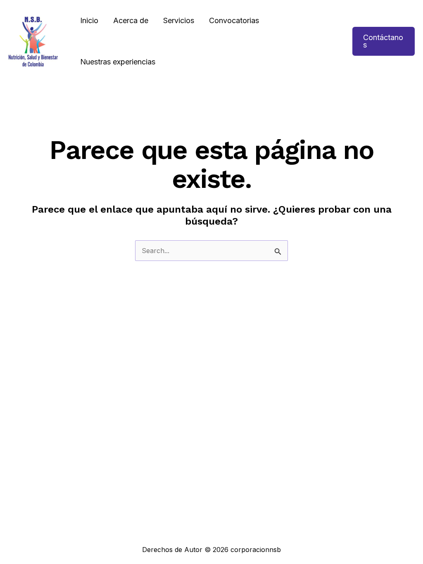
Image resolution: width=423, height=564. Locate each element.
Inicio (89, 20)
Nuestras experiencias (117, 61)
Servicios (178, 20)
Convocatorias (234, 20)
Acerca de (130, 20)
